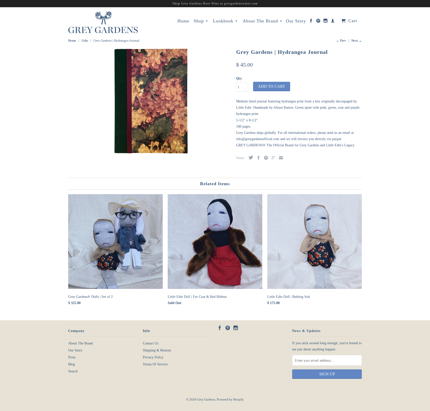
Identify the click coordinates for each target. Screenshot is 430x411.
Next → (356, 40)
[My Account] (333, 22)
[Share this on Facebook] (257, 158)
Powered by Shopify (230, 399)
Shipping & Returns (157, 350)
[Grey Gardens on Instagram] (325, 22)
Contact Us (150, 343)
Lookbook (225, 20)
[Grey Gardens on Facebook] (311, 22)
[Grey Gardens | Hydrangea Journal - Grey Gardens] (149, 101)
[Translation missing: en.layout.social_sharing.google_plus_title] (272, 158)
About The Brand (262, 20)
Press (71, 357)
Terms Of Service (155, 364)
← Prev (341, 40)
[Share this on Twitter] (249, 157)
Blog (71, 364)
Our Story (296, 21)
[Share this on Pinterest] (265, 158)
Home (183, 21)
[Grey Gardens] (103, 22)
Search (73, 371)
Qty (239, 78)
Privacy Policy (153, 357)
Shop (201, 20)
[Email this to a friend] (279, 158)
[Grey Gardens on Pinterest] (318, 22)
